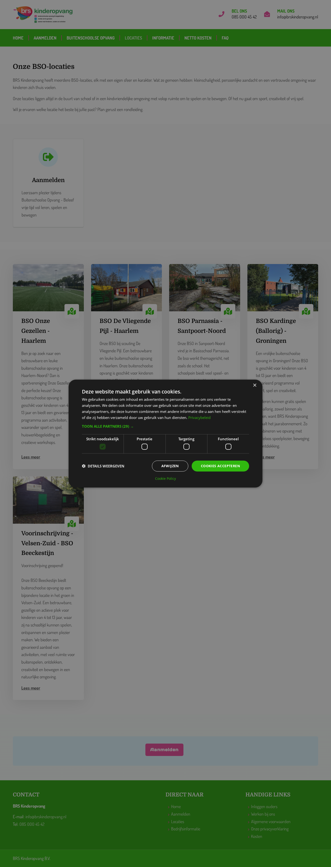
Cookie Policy (165, 478)
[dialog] (165, 434)
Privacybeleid (199, 417)
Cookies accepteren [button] (220, 466)
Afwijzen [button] (170, 466)
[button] (165, 426)
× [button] (254, 385)
